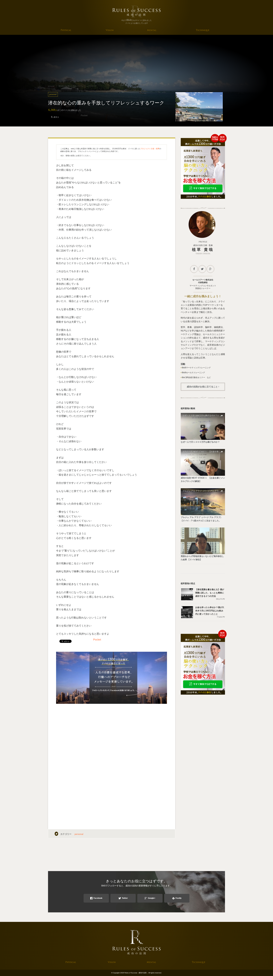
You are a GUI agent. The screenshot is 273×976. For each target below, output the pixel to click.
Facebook (98, 898)
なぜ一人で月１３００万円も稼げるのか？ (200, 442)
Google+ (151, 898)
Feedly (179, 898)
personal (79, 834)
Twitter (125, 898)
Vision (110, 30)
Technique (202, 30)
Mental (151, 30)
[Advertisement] (136, 58)
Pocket (84, 115)
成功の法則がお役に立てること (202, 386)
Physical (66, 30)
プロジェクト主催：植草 (149, 149)
